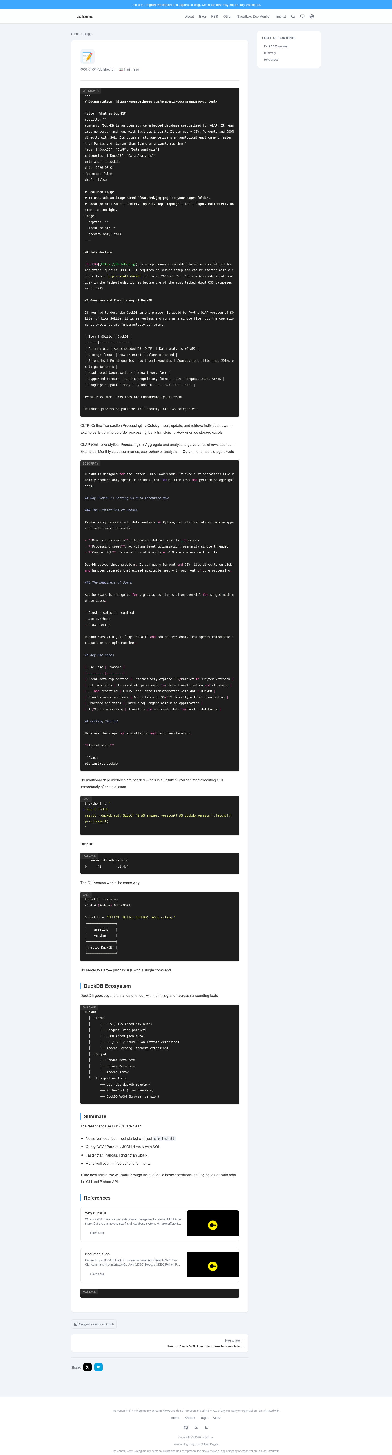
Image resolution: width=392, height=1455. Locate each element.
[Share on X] (87, 1367)
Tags (204, 1417)
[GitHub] (185, 1427)
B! (98, 1367)
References (271, 59)
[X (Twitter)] (196, 1427)
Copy (231, 93)
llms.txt (281, 16)
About (189, 16)
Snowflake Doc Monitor (253, 16)
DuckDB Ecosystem (276, 46)
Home (75, 33)
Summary (270, 53)
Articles (190, 1417)
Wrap (218, 93)
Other (227, 16)
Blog (202, 16)
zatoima (85, 16)
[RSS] (206, 1427)
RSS (214, 16)
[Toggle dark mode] (302, 16)
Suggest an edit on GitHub (96, 1324)
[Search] (293, 16)
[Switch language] (311, 16)
